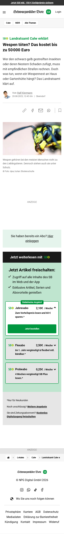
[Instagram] (22, 489)
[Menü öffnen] (4, 12)
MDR (17, 23)
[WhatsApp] (28, 489)
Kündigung (11, 522)
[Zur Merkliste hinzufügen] (58, 110)
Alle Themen (30, 23)
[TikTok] (35, 489)
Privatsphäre (13, 511)
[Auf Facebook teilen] (32, 110)
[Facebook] (42, 489)
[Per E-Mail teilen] (40, 110)
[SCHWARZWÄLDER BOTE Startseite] (32, 11)
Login (58, 11)
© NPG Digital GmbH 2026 (32, 480)
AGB (38, 511)
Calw (8, 23)
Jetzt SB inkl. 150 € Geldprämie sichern (32, 2)
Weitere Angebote (37, 406)
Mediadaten (13, 517)
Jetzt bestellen (32, 328)
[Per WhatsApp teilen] (48, 110)
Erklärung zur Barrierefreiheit (41, 517)
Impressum (39, 522)
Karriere (28, 511)
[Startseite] (8, 457)
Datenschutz (51, 511)
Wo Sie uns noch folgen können (35, 498)
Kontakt (25, 522)
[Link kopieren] (24, 110)
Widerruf (54, 522)
